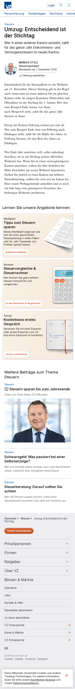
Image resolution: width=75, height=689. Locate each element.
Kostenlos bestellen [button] (16, 253)
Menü (69, 5)
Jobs (7, 595)
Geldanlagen (37, 13)
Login (51, 5)
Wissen (25, 518)
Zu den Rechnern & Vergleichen (23, 304)
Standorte (10, 588)
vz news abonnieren (17, 617)
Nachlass (56, 13)
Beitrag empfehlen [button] (34, 75)
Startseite (10, 518)
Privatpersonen (17, 544)
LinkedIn (19, 659)
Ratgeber (12, 562)
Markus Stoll (28, 62)
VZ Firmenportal (19, 641)
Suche (60, 5)
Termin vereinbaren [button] (17, 355)
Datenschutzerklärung (26, 683)
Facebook (30, 659)
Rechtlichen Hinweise (43, 679)
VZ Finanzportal (19, 626)
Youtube (8, 659)
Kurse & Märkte (19, 633)
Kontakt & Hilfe (13, 602)
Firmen (10, 553)
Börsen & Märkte (18, 580)
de (6, 648)
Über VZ (11, 571)
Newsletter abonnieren (18, 610)
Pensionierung (14, 13)
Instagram (43, 659)
